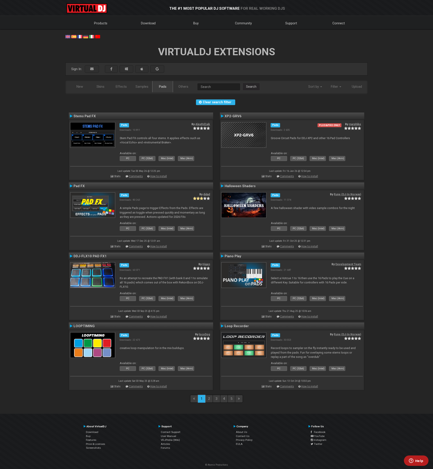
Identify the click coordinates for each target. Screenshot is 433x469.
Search (251, 87)
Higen (206, 264)
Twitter (317, 444)
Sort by (314, 87)
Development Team (348, 264)
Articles (165, 444)
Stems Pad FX (85, 116)
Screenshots (93, 447)
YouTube (319, 436)
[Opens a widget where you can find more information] (416, 461)
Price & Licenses (95, 444)
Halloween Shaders (240, 186)
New (79, 87)
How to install (158, 176)
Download (148, 23)
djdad (206, 194)
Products (100, 23)
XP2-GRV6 (233, 116)
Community (243, 23)
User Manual (168, 436)
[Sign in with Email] (92, 69)
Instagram (319, 439)
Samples (142, 87)
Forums (165, 447)
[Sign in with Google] (157, 69)
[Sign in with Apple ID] (141, 69)
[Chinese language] (97, 36)
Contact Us (242, 436)
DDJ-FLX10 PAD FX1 (90, 256)
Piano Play (233, 256)
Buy (196, 23)
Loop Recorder (237, 326)
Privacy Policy (244, 439)
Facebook (318, 432)
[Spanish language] (73, 36)
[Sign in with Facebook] (111, 69)
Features (91, 439)
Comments (136, 176)
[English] (67, 36)
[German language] (85, 36)
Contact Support (170, 432)
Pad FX (79, 186)
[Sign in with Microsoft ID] (126, 69)
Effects (121, 87)
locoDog (204, 334)
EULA (239, 444)
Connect (338, 23)
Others (183, 87)
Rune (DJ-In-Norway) (347, 194)
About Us (241, 432)
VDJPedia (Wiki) (170, 439)
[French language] (79, 36)
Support (291, 23)
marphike (355, 124)
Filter (335, 87)
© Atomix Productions (216, 464)
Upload (357, 87)
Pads (162, 87)
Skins (100, 87)
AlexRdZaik (202, 124)
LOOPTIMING (84, 326)
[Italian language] (91, 36)
